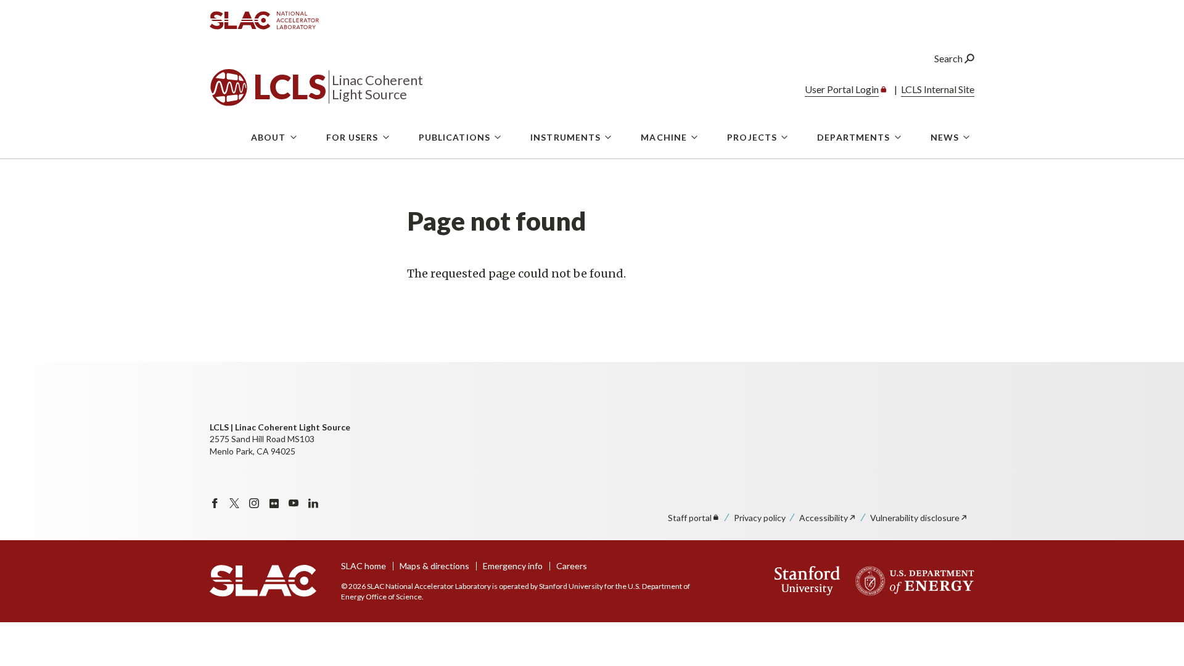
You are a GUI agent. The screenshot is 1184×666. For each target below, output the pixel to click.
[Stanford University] (808, 581)
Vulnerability (915, 517)
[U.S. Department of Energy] (911, 581)
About (268, 137)
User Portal (842, 89)
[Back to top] (1155, 626)
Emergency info (513, 566)
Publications (454, 137)
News (945, 137)
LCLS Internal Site (937, 89)
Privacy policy (760, 517)
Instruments (565, 137)
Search (949, 58)
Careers (571, 566)
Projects (752, 137)
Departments (853, 137)
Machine (664, 137)
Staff (690, 517)
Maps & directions (434, 566)
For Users (352, 137)
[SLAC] (263, 581)
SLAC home (363, 566)
